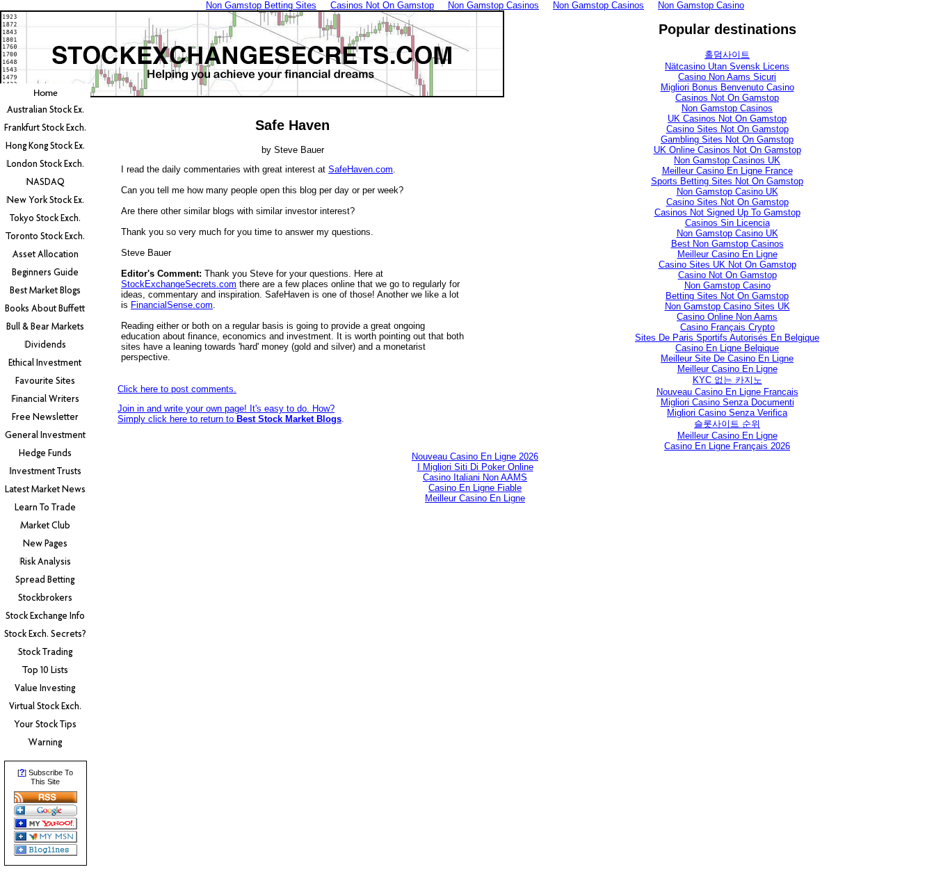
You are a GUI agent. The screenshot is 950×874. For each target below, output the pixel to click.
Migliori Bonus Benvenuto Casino (727, 87)
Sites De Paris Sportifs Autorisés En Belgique (727, 337)
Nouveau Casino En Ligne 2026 (475, 456)
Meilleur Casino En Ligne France (727, 170)
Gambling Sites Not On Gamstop (727, 139)
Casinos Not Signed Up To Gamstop (727, 212)
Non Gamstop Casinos (727, 108)
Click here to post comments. (177, 389)
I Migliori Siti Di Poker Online (475, 467)
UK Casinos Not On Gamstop (727, 118)
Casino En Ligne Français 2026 (727, 446)
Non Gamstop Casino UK (727, 191)
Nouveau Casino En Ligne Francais (727, 392)
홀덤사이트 (727, 54)
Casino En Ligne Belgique (727, 348)
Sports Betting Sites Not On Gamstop (727, 181)
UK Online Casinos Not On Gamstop (727, 150)
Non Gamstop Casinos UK (727, 160)
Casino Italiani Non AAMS (475, 477)
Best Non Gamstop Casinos (727, 243)
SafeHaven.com (360, 169)
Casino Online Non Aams (727, 316)
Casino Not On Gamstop (727, 275)
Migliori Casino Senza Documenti (727, 402)
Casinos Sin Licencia (727, 223)
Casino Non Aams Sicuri (727, 77)
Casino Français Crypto (727, 327)
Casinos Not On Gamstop (727, 97)
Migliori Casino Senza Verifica (727, 412)
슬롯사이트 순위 (727, 424)
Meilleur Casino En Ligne (727, 254)
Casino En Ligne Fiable (475, 488)
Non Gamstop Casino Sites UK (727, 306)
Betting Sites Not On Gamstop (727, 296)
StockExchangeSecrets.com (178, 284)
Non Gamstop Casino (727, 285)
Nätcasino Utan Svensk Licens (727, 66)
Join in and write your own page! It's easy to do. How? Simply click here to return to (229, 413)
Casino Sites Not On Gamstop (727, 129)
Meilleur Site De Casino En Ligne (727, 358)
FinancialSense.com (172, 305)
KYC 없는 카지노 (727, 380)
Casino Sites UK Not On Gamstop (727, 264)
